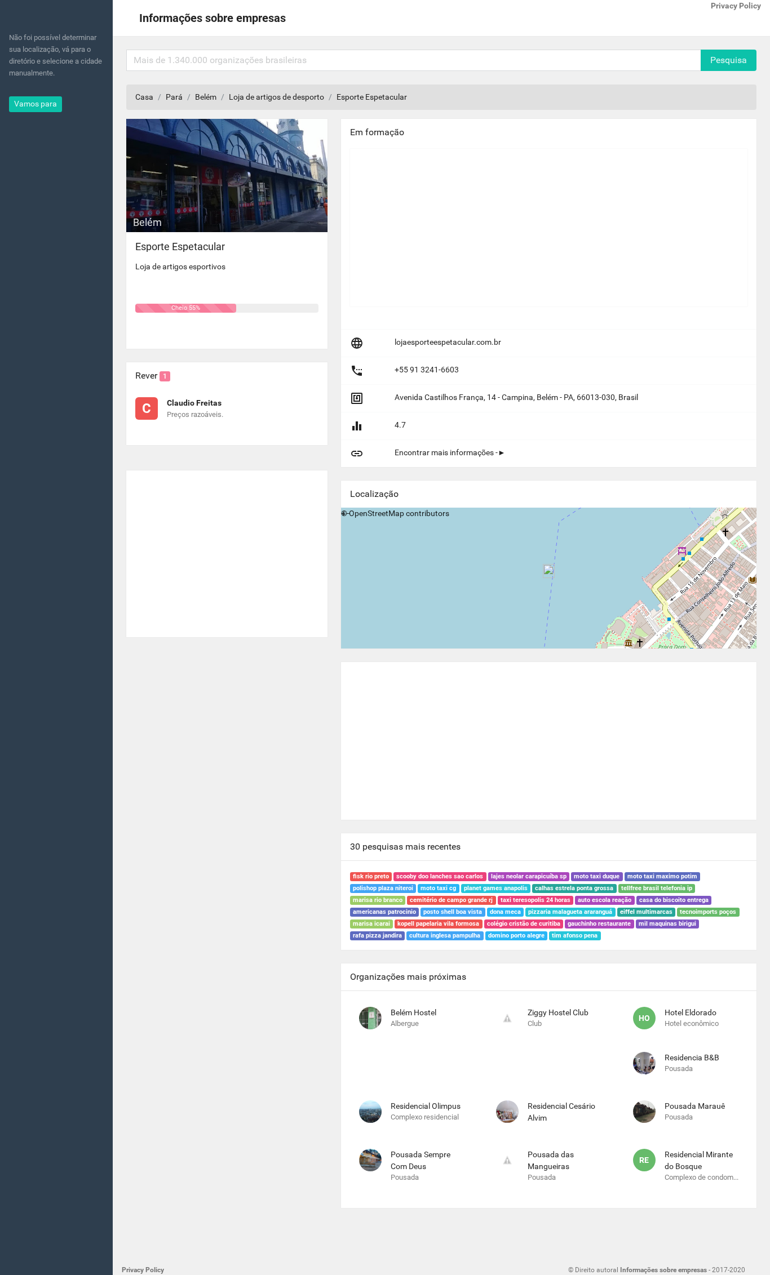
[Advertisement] (227, 549)
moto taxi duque (596, 876)
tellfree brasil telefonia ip (656, 888)
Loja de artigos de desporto (276, 96)
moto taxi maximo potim (662, 876)
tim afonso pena (575, 935)
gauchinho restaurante (599, 923)
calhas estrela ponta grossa (574, 888)
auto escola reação (604, 900)
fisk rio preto (371, 876)
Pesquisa (728, 60)
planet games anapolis (496, 888)
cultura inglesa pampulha (444, 935)
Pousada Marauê (695, 1105)
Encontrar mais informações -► (450, 452)
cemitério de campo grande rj (451, 900)
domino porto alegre (516, 935)
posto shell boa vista (452, 912)
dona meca (505, 912)
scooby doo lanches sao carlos (439, 876)
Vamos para (35, 103)
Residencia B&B (692, 1057)
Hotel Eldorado (690, 1012)
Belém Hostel (413, 1012)
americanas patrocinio (384, 912)
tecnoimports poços (708, 912)
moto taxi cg (438, 888)
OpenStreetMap (376, 513)
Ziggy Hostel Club (558, 1012)
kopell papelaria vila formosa (438, 923)
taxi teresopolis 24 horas (535, 900)
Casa (144, 96)
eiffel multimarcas (646, 912)
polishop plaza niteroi (383, 888)
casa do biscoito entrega (674, 900)
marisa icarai (371, 923)
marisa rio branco (377, 900)
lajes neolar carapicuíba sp (529, 876)
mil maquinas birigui (667, 923)
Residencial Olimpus (426, 1105)
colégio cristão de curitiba (523, 923)
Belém (205, 96)
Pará (174, 96)
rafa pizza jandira (377, 935)
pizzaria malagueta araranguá (570, 912)
